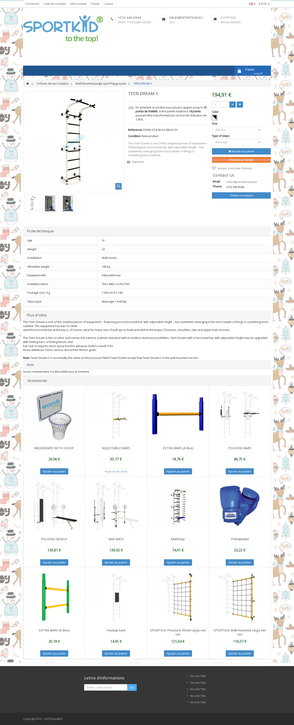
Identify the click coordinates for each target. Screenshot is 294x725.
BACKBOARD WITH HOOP (54, 448)
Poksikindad (240, 539)
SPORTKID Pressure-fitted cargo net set (178, 632)
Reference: (135, 130)
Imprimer (138, 162)
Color (215, 112)
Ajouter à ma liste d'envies (234, 168)
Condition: (134, 136)
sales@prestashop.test (241, 182)
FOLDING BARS (239, 448)
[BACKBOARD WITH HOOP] (54, 415)
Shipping (228, 17)
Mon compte (79, 4)
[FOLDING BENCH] (54, 506)
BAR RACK (116, 539)
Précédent (23, 203)
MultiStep (178, 539)
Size (215, 123)
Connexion (32, 4)
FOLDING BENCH (54, 539)
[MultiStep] (178, 506)
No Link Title (198, 676)
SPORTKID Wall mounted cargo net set (240, 632)
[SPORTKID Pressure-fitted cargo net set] (178, 597)
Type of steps (221, 136)
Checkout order (241, 159)
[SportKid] (63, 29)
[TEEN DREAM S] (32, 203)
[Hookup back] (116, 597)
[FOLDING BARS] (240, 415)
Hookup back (116, 630)
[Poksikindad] (240, 506)
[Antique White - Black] (214, 117)
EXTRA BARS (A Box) (178, 448)
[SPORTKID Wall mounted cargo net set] (240, 597)
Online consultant (241, 195)
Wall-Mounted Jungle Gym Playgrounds (101, 83)
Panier (95, 4)
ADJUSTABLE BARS (116, 448)
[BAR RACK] (116, 506)
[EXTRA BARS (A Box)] (178, 415)
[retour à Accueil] (27, 84)
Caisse (108, 4)
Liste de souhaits (55, 4)
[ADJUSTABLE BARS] (116, 415)
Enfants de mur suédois (52, 83)
